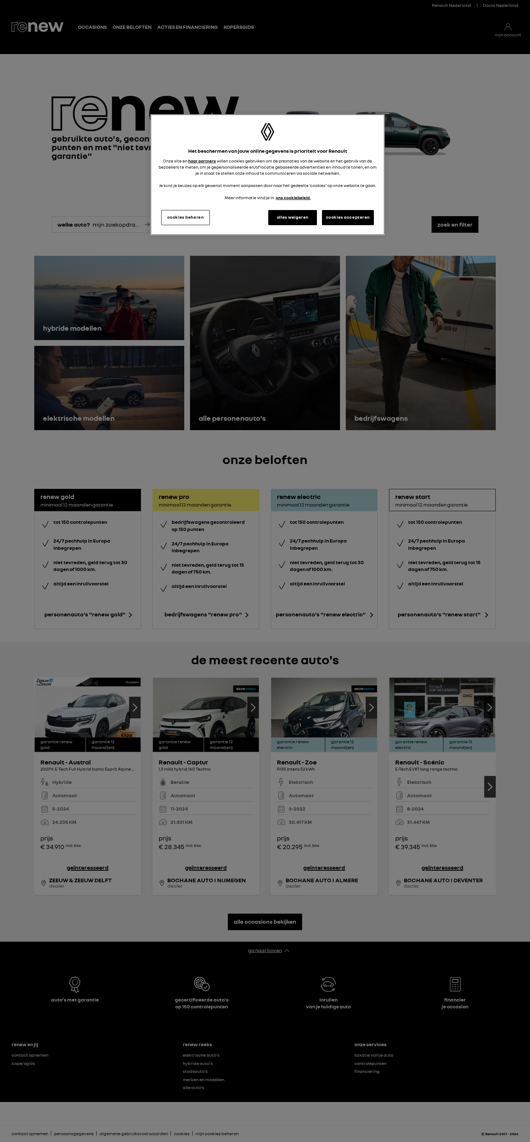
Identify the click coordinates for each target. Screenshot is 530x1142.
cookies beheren (185, 217)
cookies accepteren (348, 217)
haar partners (202, 161)
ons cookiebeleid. (293, 197)
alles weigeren (293, 217)
